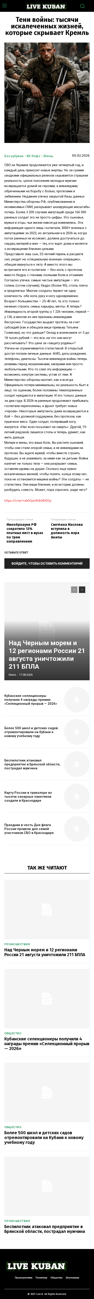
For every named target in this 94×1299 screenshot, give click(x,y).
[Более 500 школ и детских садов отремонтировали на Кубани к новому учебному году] (77, 732)
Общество (12, 1033)
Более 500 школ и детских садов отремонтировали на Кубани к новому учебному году (31, 732)
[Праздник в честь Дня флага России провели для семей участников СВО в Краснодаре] (77, 829)
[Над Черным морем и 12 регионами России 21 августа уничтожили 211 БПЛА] (47, 631)
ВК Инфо (33, 156)
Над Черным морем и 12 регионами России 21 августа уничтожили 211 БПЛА (47, 654)
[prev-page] (74, 589)
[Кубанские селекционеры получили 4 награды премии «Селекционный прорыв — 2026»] (77, 699)
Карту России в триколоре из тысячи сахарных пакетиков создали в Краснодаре (28, 796)
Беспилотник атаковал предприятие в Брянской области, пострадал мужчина (32, 764)
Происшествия (17, 944)
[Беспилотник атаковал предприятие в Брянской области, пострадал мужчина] (77, 764)
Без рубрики (14, 156)
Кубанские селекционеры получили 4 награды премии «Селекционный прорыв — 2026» (30, 700)
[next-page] (82, 589)
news (12, 674)
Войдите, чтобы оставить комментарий (47, 563)
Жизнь (48, 156)
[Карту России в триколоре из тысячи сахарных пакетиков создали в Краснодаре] (77, 796)
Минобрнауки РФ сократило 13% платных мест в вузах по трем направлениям (25, 532)
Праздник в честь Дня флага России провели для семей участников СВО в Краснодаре (29, 829)
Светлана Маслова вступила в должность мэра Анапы (67, 530)
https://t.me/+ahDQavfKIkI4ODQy (27, 501)
